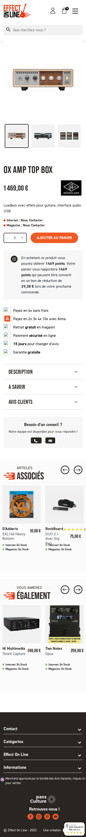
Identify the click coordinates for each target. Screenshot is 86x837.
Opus (49, 653)
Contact (10, 729)
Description (20, 372)
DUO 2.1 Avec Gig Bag (52, 538)
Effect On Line (16, 754)
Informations (15, 767)
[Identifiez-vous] (52, 11)
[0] (64, 11)
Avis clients (21, 402)
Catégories (13, 741)
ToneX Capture (13, 653)
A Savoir (17, 387)
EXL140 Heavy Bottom (13, 536)
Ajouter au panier (54, 237)
